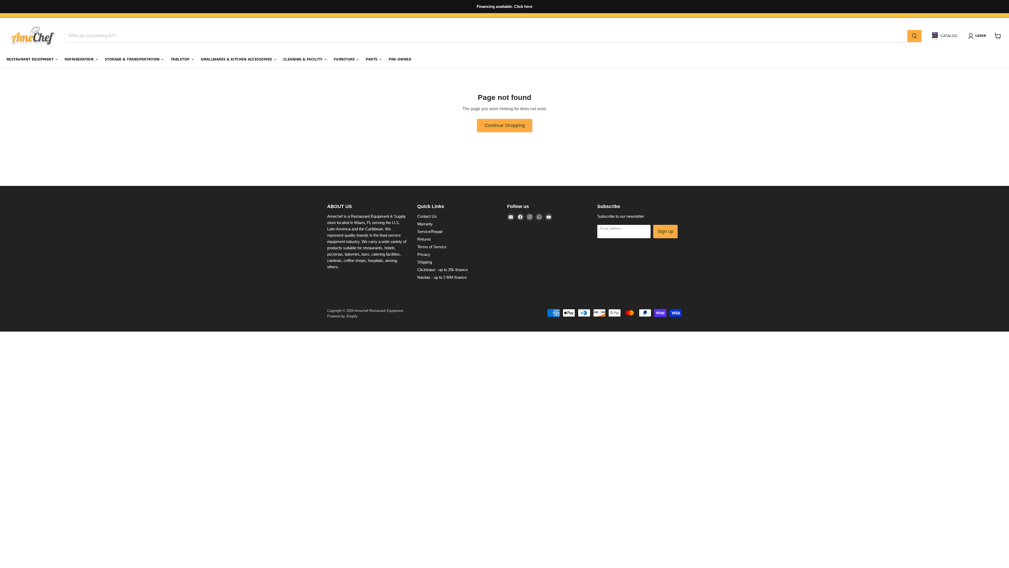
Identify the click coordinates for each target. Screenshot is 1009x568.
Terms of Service (431, 247)
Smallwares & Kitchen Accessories (237, 59)
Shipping (424, 262)
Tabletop (181, 59)
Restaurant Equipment (31, 59)
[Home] (33, 36)
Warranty (425, 224)
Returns (424, 239)
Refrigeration (80, 59)
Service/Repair (430, 231)
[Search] (914, 36)
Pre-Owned (400, 59)
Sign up (665, 231)
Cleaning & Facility (303, 59)
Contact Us (427, 216)
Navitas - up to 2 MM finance (442, 277)
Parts (372, 59)
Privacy (423, 254)
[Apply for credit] (504, 6)
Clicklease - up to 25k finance (442, 269)
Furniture (345, 59)
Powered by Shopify (342, 316)
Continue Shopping (505, 125)
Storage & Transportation (133, 59)
